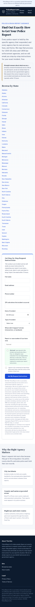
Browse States (22, 11)
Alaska (4, 93)
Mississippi (5, 163)
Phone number (9, 294)
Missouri (4, 166)
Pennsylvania (6, 207)
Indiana (4, 131)
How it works (6, 570)
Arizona (4, 96)
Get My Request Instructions (17, 376)
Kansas (4, 137)
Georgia (4, 118)
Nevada (4, 176)
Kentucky (5, 141)
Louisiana (5, 144)
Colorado (4, 106)
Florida (4, 115)
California (5, 102)
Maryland (5, 150)
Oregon (4, 204)
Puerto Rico (5, 210)
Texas (4, 226)
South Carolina (6, 217)
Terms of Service (7, 582)
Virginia (4, 236)
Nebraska (5, 172)
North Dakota (6, 195)
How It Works (30, 11)
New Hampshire (6, 179)
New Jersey (5, 182)
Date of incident (10, 311)
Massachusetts (6, 153)
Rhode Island (6, 214)
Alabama (4, 90)
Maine (4, 147)
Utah (3, 230)
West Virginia (6, 242)
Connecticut (5, 109)
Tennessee (5, 223)
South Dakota (6, 220)
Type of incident (10, 319)
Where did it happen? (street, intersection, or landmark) (14, 329)
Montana (4, 169)
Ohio (3, 198)
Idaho (3, 125)
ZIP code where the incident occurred (17, 302)
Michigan (4, 156)
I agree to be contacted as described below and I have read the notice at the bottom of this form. (19, 369)
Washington (5, 239)
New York (5, 188)
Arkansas (5, 99)
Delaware (5, 112)
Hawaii (4, 122)
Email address (9, 285)
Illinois (4, 128)
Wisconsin (5, 245)
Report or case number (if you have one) (16, 339)
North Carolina (6, 191)
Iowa (3, 134)
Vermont (4, 233)
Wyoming (4, 249)
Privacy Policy (6, 579)
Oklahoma (5, 201)
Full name (8, 277)
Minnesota (5, 160)
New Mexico (5, 185)
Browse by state (7, 567)
